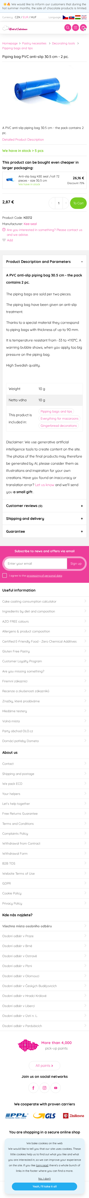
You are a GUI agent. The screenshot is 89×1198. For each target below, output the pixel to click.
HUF (34, 17)
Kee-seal (30, 224)
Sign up (76, 563)
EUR (25, 17)
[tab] (44, 261)
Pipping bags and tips (17, 48)
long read (42, 1165)
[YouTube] (55, 1088)
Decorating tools (63, 43)
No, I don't (44, 1178)
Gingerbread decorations (59, 426)
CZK (17, 17)
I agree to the (35, 575)
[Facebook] (33, 1088)
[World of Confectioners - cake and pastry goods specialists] (14, 27)
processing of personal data (44, 575)
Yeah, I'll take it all (45, 1186)
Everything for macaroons (60, 418)
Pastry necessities (34, 43)
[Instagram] (44, 1088)
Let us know (45, 484)
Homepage (10, 43)
